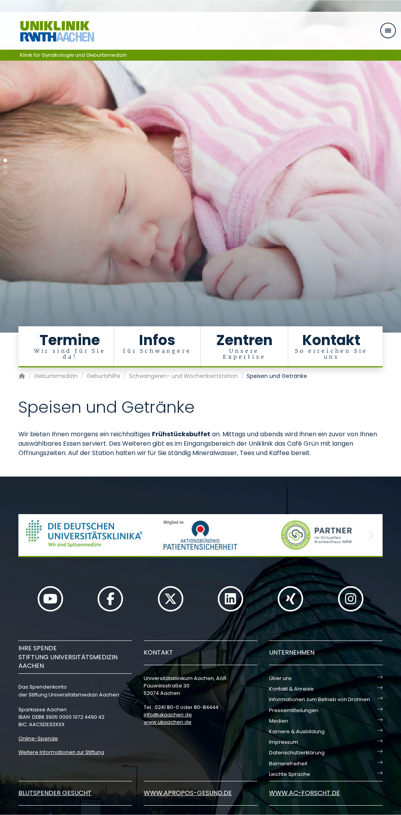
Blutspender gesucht (55, 792)
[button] (30, 535)
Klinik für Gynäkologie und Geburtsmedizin (73, 55)
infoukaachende (168, 714)
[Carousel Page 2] (5, 166)
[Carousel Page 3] (5, 172)
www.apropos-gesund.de (188, 792)
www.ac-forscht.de (304, 792)
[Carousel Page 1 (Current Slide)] (5, 160)
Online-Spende (38, 738)
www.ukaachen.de (167, 722)
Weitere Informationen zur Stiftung (61, 752)
